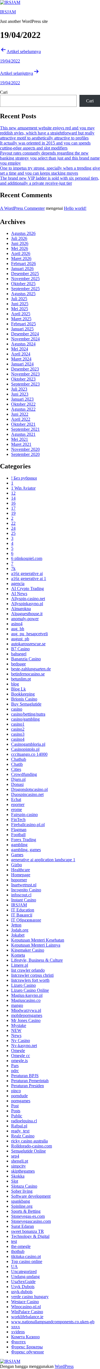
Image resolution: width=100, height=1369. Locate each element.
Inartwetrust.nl (23, 884)
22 (13, 523)
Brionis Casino (24, 699)
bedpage (18, 663)
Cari (4, 92)
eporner (17, 804)
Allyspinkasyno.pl (27, 603)
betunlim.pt (21, 679)
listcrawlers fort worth (30, 980)
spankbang (20, 1201)
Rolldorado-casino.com (31, 1146)
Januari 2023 (22, 399)
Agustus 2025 (23, 293)
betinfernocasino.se (28, 674)
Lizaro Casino (23, 985)
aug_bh (17, 628)
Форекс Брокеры (27, 1346)
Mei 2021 (19, 439)
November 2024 (25, 338)
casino (16, 709)
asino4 (16, 623)
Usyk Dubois (22, 1286)
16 (13, 503)
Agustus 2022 (23, 409)
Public (16, 1115)
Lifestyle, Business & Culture (37, 960)
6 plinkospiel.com (26, 558)
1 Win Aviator (23, 488)
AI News (19, 593)
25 (13, 533)
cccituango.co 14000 (29, 754)
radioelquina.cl (24, 1120)
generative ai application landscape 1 (43, 859)
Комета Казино (25, 1336)
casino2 (17, 729)
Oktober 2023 (23, 379)
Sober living (21, 1191)
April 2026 (20, 253)
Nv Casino (20, 1040)
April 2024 (20, 354)
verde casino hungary (30, 1296)
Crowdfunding (24, 774)
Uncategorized (24, 1271)
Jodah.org (19, 930)
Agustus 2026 (23, 233)
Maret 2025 (21, 318)
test (14, 1241)
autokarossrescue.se (28, 643)
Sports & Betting (26, 1211)
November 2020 (25, 449)
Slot (14, 1181)
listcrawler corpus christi (32, 975)
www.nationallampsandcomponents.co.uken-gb (52, 1321)
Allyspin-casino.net (28, 598)
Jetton (16, 925)
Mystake (18, 1025)
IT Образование (26, 920)
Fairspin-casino (24, 814)
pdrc (15, 1070)
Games (17, 854)
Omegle (18, 1050)
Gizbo (16, 864)
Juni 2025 (19, 303)
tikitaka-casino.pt (26, 1256)
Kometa (18, 955)
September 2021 (25, 429)
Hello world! (75, 208)
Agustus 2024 (23, 343)
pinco (16, 1090)
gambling (19, 844)
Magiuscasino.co (26, 1000)
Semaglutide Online (28, 1151)
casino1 (17, 724)
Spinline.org (21, 1206)
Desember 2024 (25, 333)
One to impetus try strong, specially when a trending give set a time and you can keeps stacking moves (50, 170)
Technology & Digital (30, 1236)
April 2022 (20, 419)
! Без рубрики (24, 478)
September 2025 (25, 288)
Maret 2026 (21, 258)
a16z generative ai (27, 573)
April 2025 (20, 313)
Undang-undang (25, 1276)
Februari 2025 (23, 323)
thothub (17, 1251)
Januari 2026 (22, 268)
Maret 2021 (21, 444)
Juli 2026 (19, 238)
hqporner (19, 879)
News (16, 1035)
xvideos (18, 1331)
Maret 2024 (21, 359)
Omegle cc (20, 1055)
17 (13, 508)
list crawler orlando (28, 970)
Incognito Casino (26, 889)
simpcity (18, 1166)
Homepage (20, 874)
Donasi (17, 784)
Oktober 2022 (23, 404)
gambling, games (26, 849)
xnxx (15, 1326)
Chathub (18, 759)
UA (14, 1266)
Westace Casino (25, 1301)
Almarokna (21, 608)
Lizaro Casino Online (30, 990)
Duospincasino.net (27, 794)
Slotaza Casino (24, 1186)
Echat (16, 799)
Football (18, 834)
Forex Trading (23, 839)
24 (13, 528)
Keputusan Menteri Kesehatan (37, 940)
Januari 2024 (22, 364)
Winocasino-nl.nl (26, 1306)
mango (17, 1005)
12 (13, 493)
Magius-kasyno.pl (26, 995)
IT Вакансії (21, 915)
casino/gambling (25, 719)
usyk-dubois (21, 1291)
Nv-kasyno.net (24, 1045)
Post (15, 1105)
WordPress (64, 1366)
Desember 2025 (25, 273)
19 (13, 513)
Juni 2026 (19, 243)
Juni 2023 (19, 394)
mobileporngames (26, 1015)
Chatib (17, 764)
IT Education (22, 910)
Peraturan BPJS (25, 1075)
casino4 (17, 739)
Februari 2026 (23, 263)
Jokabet (17, 935)
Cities (16, 769)
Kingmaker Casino (27, 950)
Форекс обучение (27, 1351)
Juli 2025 (19, 298)
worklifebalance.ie (27, 1316)
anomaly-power (25, 618)
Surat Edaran (22, 1226)
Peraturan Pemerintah (30, 1080)
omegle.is (19, 1060)
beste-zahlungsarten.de (31, 669)
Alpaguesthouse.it (26, 613)
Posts (15, 1110)
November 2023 (25, 374)
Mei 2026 (19, 248)
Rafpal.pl (19, 1125)
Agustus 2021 (23, 434)
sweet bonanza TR (27, 1231)
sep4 (15, 1156)
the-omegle (21, 1246)
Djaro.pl (18, 779)
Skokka (17, 1176)
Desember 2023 (25, 369)
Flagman (18, 829)
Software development (31, 1196)
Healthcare (20, 869)
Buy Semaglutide (26, 704)
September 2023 (25, 384)
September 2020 (25, 454)
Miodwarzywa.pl (26, 1010)
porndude (19, 1095)
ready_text (20, 1131)
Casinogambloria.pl (28, 744)
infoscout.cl (21, 894)
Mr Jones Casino (26, 1020)
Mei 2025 (19, 308)
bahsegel (18, 653)
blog (15, 684)
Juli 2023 (19, 389)
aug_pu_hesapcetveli (29, 633)
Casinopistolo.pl (25, 749)
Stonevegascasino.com (31, 1221)
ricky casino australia (29, 1141)
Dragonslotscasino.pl (29, 789)
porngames (20, 1100)
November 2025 (25, 278)
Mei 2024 (19, 349)
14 (13, 498)
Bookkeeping (23, 694)
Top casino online (26, 1261)
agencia (17, 583)
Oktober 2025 (23, 283)
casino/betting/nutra (28, 714)
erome (16, 809)
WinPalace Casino (27, 1311)
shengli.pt (19, 1161)
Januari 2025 (22, 328)
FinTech (18, 819)
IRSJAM (8, 11)
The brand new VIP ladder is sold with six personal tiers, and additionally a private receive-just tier (49, 181)
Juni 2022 (19, 414)
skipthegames (23, 1171)
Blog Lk (18, 689)
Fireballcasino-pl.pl (28, 824)
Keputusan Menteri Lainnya (35, 945)
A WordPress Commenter (22, 208)
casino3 (17, 734)
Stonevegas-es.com (28, 1216)
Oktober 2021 (23, 424)
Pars (15, 1065)
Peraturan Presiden (27, 1085)
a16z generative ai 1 (28, 578)
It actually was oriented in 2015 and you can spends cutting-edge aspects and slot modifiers (45, 145)
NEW (16, 1030)
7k (13, 568)
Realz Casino (22, 1136)
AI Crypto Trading (27, 588)
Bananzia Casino (26, 658)
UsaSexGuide (23, 1281)
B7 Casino (20, 648)
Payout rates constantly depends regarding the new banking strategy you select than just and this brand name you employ (50, 158)
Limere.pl (19, 965)
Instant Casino (23, 900)
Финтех (18, 1341)
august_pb (20, 638)
